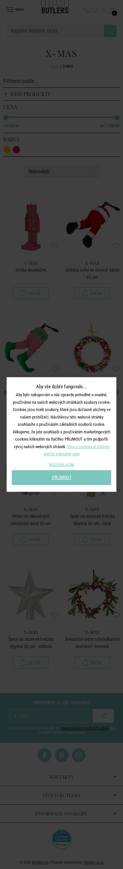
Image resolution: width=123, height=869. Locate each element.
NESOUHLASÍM (61, 464)
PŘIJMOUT (62, 477)
